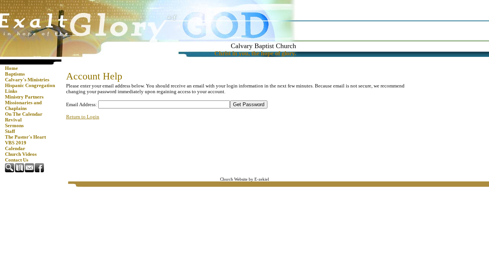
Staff (10, 131)
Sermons (14, 125)
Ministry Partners (24, 97)
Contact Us (16, 160)
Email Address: (81, 104)
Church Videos (21, 154)
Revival (13, 120)
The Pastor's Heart (25, 137)
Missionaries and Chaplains (23, 105)
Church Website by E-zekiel (244, 179)
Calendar (15, 148)
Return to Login (82, 117)
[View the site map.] (20, 170)
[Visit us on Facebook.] (40, 170)
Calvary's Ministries (27, 79)
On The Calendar (23, 114)
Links (11, 91)
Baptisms (15, 74)
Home (11, 68)
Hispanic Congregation (30, 85)
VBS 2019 (15, 143)
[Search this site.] (10, 170)
